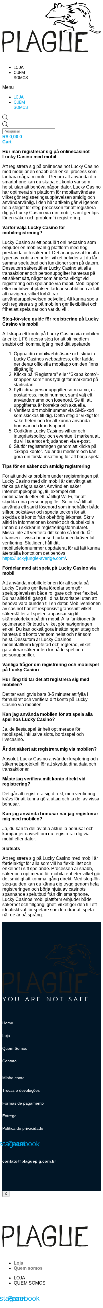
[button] (14, 87)
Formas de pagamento (23, 1103)
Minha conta (13, 1077)
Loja (19, 67)
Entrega (9, 1115)
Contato (9, 1061)
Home (7, 1023)
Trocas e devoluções (21, 1090)
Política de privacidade (22, 1128)
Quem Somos (14, 1048)
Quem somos (21, 75)
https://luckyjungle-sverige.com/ (34, 558)
